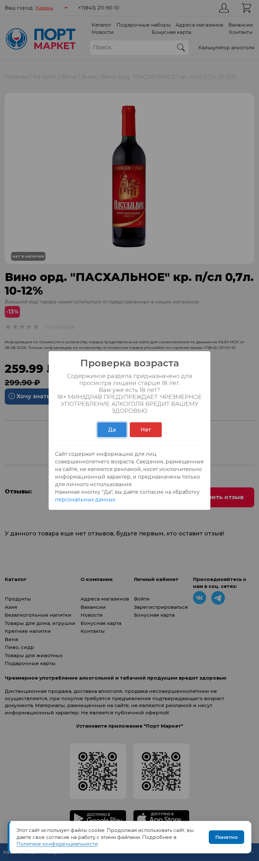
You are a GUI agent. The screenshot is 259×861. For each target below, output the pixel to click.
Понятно (226, 837)
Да (112, 429)
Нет (146, 429)
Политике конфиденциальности (57, 844)
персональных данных (85, 500)
